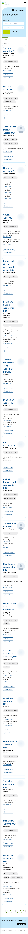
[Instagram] (25, 924)
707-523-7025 (7, 462)
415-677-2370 (7, 245)
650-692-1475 (7, 237)
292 (17, 912)
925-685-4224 (7, 507)
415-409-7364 (7, 110)
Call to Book (9, 74)
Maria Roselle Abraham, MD (10, 744)
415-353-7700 (7, 839)
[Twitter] (20, 924)
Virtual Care (15, 920)
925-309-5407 (7, 725)
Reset (15, 32)
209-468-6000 (7, 675)
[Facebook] (18, 924)
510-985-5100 (7, 541)
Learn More (9, 78)
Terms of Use (22, 930)
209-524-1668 (7, 186)
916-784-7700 (7, 152)
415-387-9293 (7, 420)
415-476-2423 (7, 426)
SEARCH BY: (6, 21)
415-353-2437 (7, 285)
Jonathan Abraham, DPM (8, 701)
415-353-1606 (7, 70)
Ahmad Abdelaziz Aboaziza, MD (10, 653)
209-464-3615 (7, 894)
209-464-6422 (7, 335)
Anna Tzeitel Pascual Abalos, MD (9, 130)
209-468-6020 (7, 681)
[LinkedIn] (21, 924)
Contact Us (9, 920)
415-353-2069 (7, 383)
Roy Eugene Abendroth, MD (9, 567)
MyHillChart (22, 920)
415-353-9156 (7, 804)
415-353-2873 (7, 765)
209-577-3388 (7, 634)
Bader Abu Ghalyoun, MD (8, 858)
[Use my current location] (22, 27)
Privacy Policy (16, 930)
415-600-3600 (7, 587)
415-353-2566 (7, 547)
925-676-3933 (7, 719)
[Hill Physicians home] (5, 3)
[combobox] (13, 23)
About (4, 920)
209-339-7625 (7, 886)
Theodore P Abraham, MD (9, 784)
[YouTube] (23, 924)
